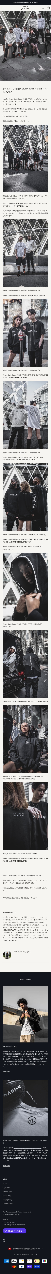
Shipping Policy (7, 1200)
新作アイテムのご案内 (10, 1047)
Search (5, 1184)
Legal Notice (6, 1188)
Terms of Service (8, 1204)
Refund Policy (7, 1196)
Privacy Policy (7, 1192)
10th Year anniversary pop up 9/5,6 (25, 2)
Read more (6, 1071)
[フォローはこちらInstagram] (4, 1240)
